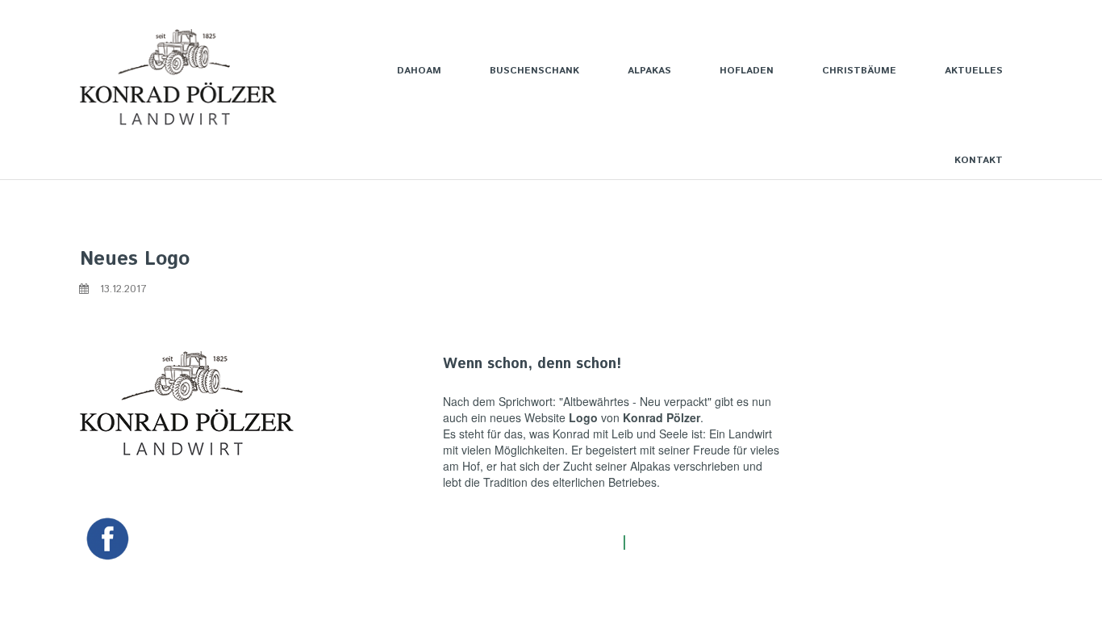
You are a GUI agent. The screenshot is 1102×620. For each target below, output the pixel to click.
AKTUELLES (974, 71)
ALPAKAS (649, 71)
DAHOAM (419, 71)
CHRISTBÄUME (859, 71)
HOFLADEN (747, 71)
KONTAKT (978, 160)
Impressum (669, 542)
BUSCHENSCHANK (534, 71)
